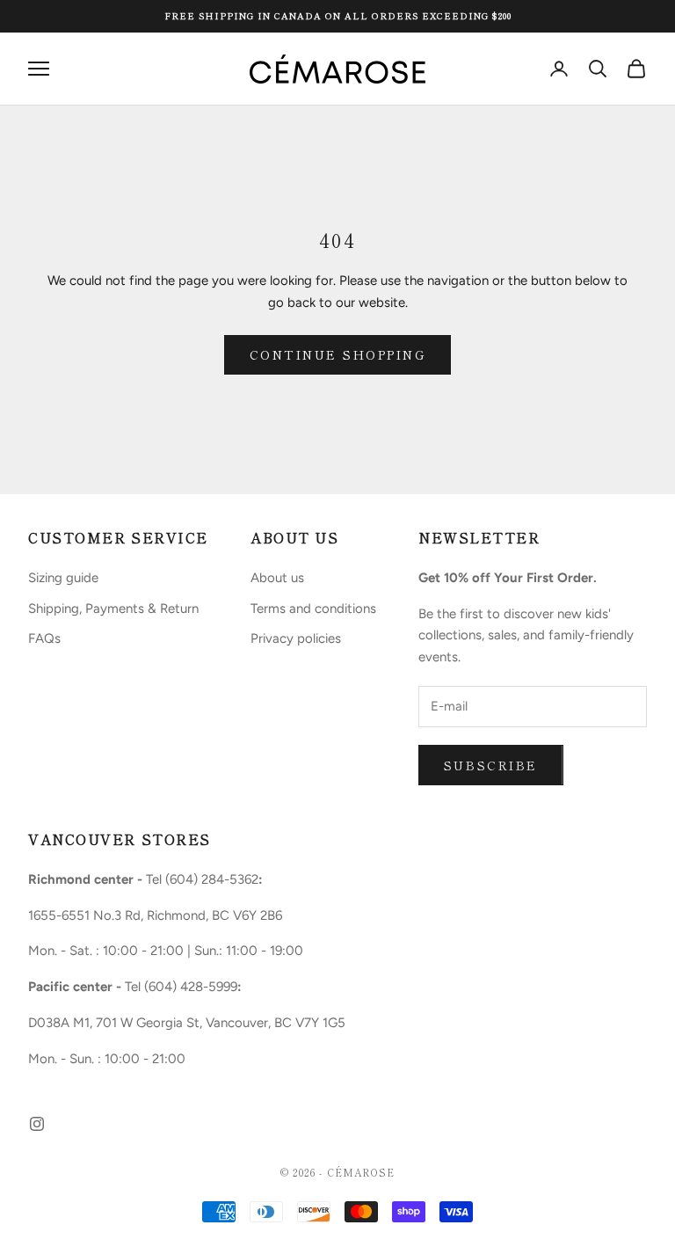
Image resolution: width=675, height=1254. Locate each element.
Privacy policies (295, 638)
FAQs (44, 638)
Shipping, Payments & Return (113, 608)
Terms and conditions (313, 608)
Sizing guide (63, 578)
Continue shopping (338, 354)
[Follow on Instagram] (37, 1124)
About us (277, 578)
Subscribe (491, 765)
